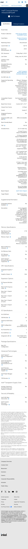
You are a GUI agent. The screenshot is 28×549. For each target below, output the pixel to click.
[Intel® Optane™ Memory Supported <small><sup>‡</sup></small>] (2, 357)
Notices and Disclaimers (8, 516)
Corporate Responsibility (7, 479)
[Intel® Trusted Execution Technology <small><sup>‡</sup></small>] (9, 404)
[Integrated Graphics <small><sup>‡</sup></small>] (2, 271)
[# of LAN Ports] (10, 332)
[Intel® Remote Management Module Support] (7, 370)
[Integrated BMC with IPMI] (4, 119)
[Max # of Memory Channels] (7, 248)
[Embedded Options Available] (7, 205)
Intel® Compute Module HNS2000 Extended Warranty (21, 73)
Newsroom (4, 468)
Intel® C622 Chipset (21, 191)
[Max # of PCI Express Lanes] (5, 288)
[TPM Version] (9, 378)
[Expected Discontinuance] (10, 50)
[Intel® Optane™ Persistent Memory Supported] (8, 261)
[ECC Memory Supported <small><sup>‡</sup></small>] (9, 255)
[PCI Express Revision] (2, 283)
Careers (3, 475)
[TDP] (4, 125)
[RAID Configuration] (2, 326)
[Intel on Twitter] (5, 492)
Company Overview (6, 461)
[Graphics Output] (11, 274)
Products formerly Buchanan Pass (22, 38)
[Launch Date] (9, 45)
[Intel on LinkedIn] (9, 492)
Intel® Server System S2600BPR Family (21, 34)
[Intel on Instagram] (16, 492)
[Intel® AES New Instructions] (8, 398)
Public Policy (4, 486)
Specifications (6, 24)
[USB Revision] (9, 317)
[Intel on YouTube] (13, 492)
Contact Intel (4, 465)
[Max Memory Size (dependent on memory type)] (10, 233)
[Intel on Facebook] (2, 492)
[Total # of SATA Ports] (2, 322)
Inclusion (3, 482)
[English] (22, 2)
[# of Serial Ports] (11, 329)
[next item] (27, 5)
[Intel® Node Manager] (2, 375)
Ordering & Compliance (18, 24)
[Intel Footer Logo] (4, 534)
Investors (3, 472)
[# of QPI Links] (10, 77)
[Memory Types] (10, 237)
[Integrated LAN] (10, 336)
